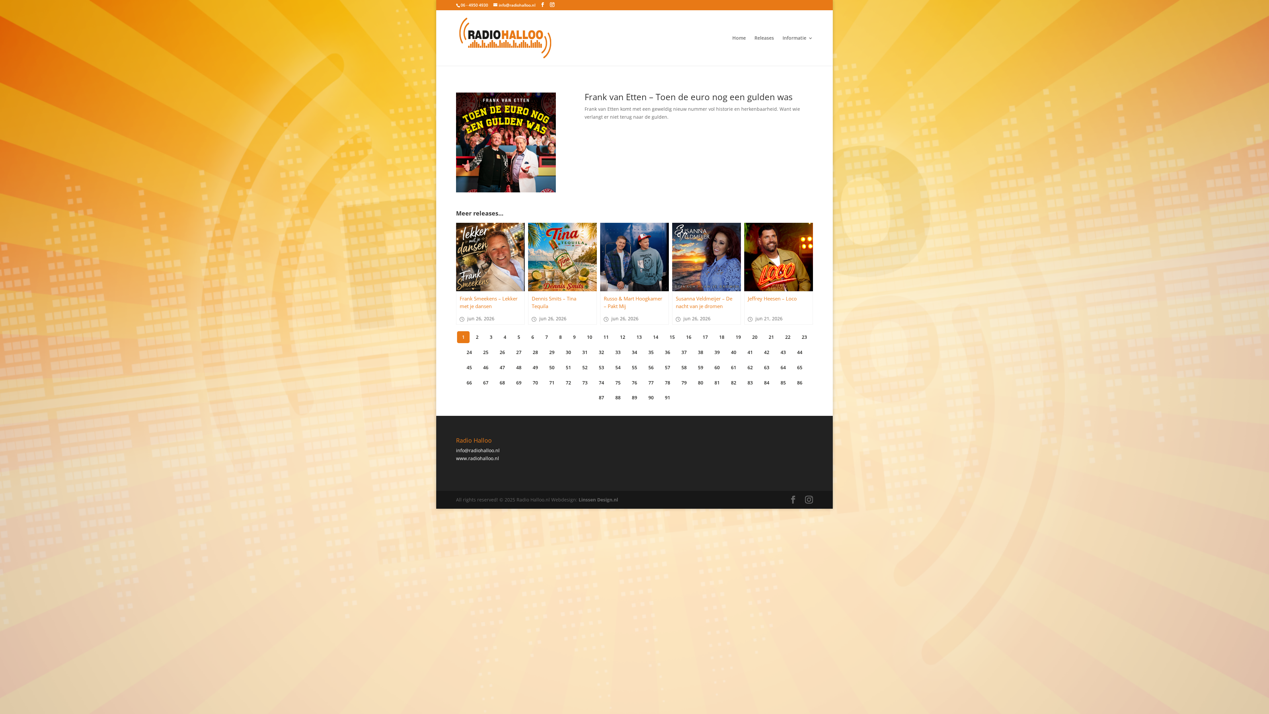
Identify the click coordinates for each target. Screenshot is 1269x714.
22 (787, 337)
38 (700, 352)
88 (618, 397)
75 (618, 382)
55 (634, 367)
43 (783, 352)
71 (552, 382)
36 (667, 352)
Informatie (794, 38)
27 (518, 352)
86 (799, 382)
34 (634, 352)
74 (601, 382)
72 (568, 382)
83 (750, 382)
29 (552, 352)
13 (639, 337)
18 (721, 337)
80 (700, 382)
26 (502, 352)
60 (717, 367)
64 (783, 367)
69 (518, 382)
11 (606, 337)
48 (518, 367)
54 (618, 367)
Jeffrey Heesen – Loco (772, 298)
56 (651, 367)
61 (733, 367)
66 (469, 382)
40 (733, 352)
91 (667, 397)
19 (738, 337)
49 (535, 367)
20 (754, 337)
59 (700, 367)
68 (502, 382)
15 (672, 337)
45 (469, 367)
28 (535, 352)
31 (585, 352)
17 (705, 337)
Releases (764, 38)
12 (622, 337)
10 (589, 337)
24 (469, 352)
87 (601, 397)
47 (502, 367)
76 (634, 382)
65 (799, 367)
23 (804, 337)
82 (733, 382)
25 (485, 352)
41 (750, 352)
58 (684, 367)
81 (717, 382)
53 (601, 367)
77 (651, 382)
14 (655, 337)
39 (717, 352)
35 (651, 352)
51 (568, 367)
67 (485, 382)
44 (799, 352)
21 (771, 337)
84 (766, 382)
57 (667, 367)
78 (667, 382)
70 (535, 382)
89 (634, 397)
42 (766, 352)
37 (684, 352)
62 (750, 367)
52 (585, 367)
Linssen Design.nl (598, 499)
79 (684, 382)
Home (739, 38)
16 (688, 337)
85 (783, 382)
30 (568, 352)
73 (585, 382)
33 (618, 352)
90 (651, 397)
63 (766, 367)
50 (552, 367)
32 (601, 352)
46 (485, 367)
